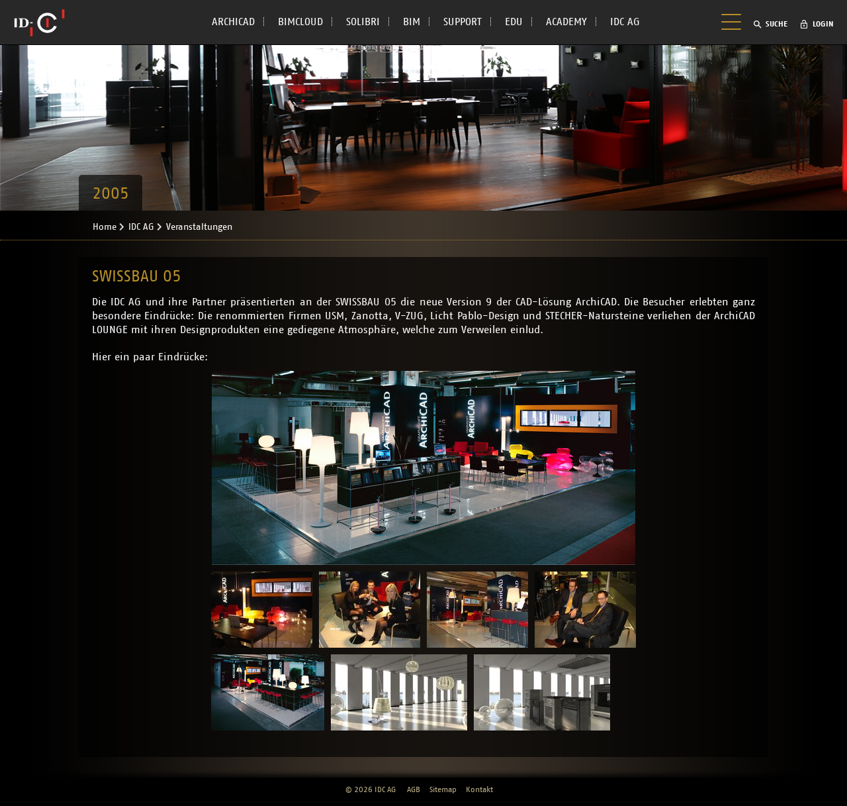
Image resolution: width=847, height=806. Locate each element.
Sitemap (443, 789)
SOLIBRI (363, 22)
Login (823, 24)
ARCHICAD (233, 22)
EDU (514, 22)
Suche (776, 24)
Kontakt (479, 789)
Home (104, 227)
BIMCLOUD (300, 22)
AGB (413, 789)
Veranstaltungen (199, 227)
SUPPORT (462, 22)
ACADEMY (566, 22)
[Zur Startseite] (39, 22)
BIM (411, 22)
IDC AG (625, 22)
